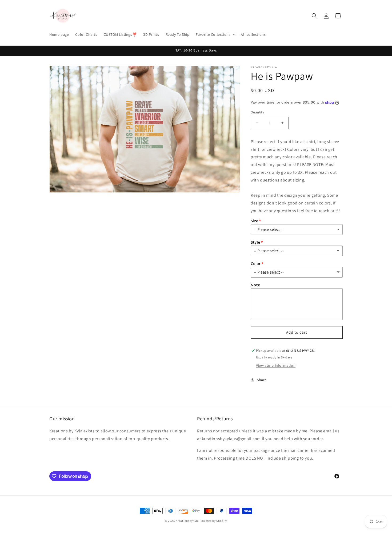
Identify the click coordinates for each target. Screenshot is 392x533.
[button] (215, 34)
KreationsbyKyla (187, 521)
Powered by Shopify (213, 521)
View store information (275, 365)
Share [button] (262, 379)
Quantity (257, 112)
